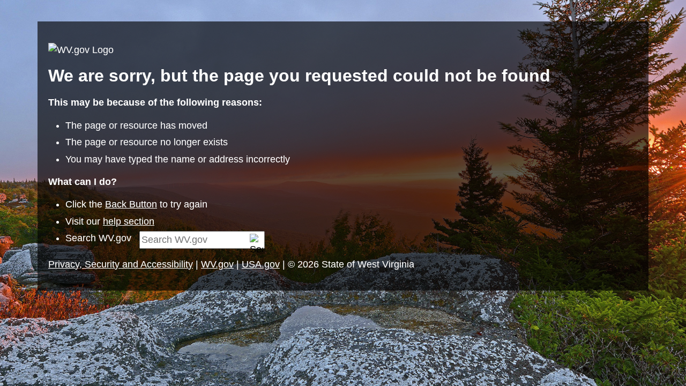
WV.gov (217, 264)
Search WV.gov (98, 238)
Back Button (131, 204)
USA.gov (261, 264)
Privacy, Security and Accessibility (120, 264)
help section (128, 221)
